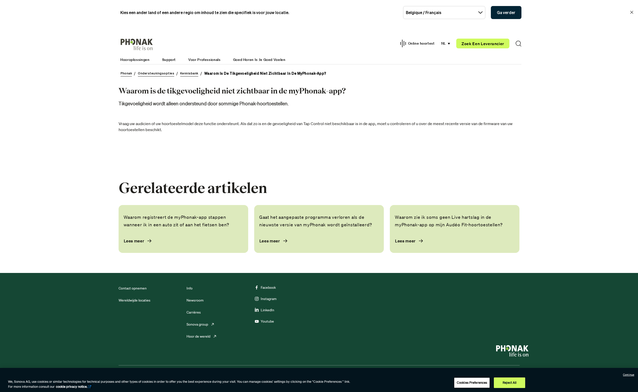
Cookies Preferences (472, 382)
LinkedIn (267, 310)
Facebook (268, 287)
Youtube (267, 321)
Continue (628, 375)
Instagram (269, 299)
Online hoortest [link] (421, 43)
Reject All (509, 382)
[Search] (518, 44)
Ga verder (506, 12)
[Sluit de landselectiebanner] (631, 12)
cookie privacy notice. (71, 386)
